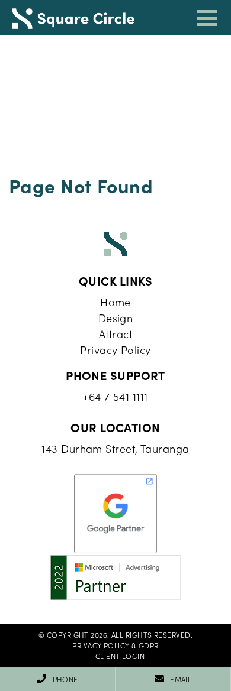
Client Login (120, 656)
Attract (115, 333)
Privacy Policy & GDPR (115, 645)
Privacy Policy (115, 349)
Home (115, 301)
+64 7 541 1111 (115, 396)
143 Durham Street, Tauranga (115, 448)
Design (115, 317)
